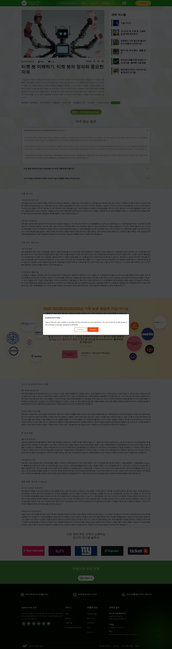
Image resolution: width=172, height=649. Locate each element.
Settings (80, 329)
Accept (93, 329)
